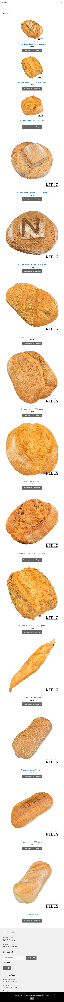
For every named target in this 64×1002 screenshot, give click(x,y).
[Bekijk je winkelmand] (61, 2)
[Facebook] (5, 968)
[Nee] (62, 997)
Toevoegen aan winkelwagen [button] (32, 50)
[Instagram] (9, 968)
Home (4, 10)
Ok (32, 998)
